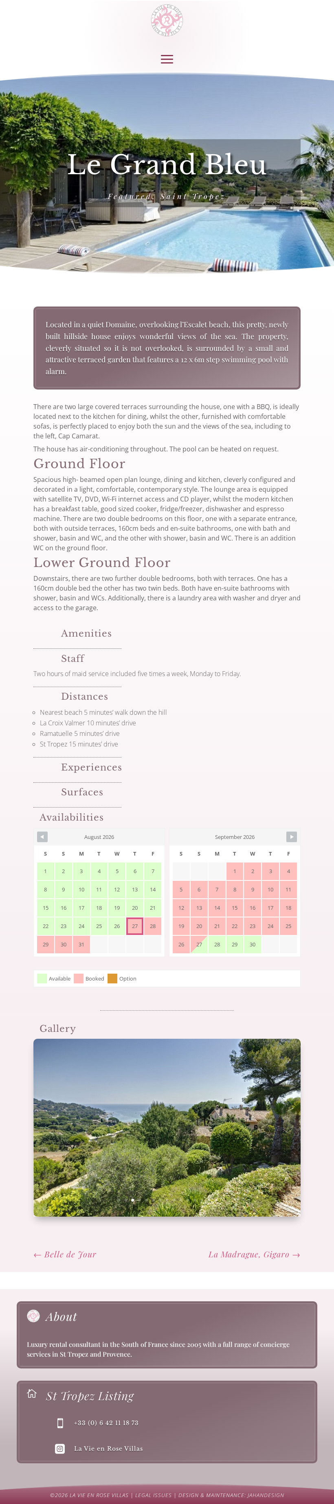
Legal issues (153, 1495)
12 (194, 1200)
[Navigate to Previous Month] (42, 837)
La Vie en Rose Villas (108, 1448)
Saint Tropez (193, 196)
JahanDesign (266, 1495)
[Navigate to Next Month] (291, 837)
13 (201, 1200)
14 (208, 1200)
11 (188, 1200)
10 (181, 1200)
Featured (130, 196)
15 (215, 1200)
